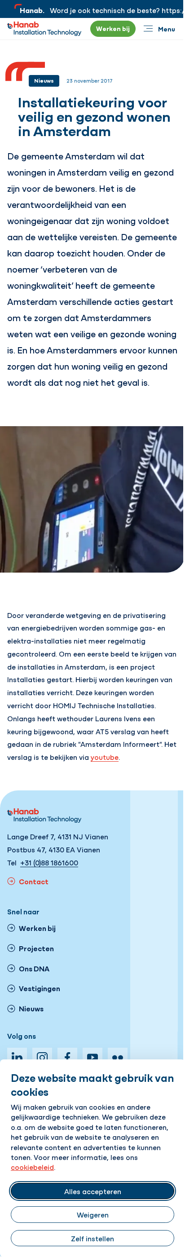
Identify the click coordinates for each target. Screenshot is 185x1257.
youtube (105, 757)
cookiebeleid (32, 1167)
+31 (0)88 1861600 (49, 862)
